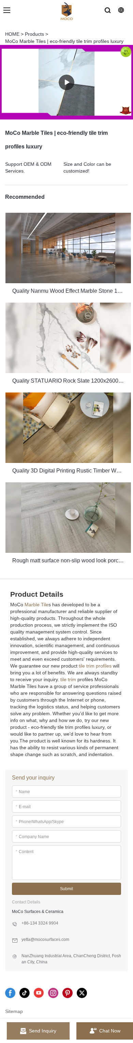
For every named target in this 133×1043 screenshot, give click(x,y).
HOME (12, 34)
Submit (66, 888)
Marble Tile (36, 604)
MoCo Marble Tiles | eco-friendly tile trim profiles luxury (64, 41)
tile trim (68, 679)
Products (34, 34)
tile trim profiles (95, 666)
